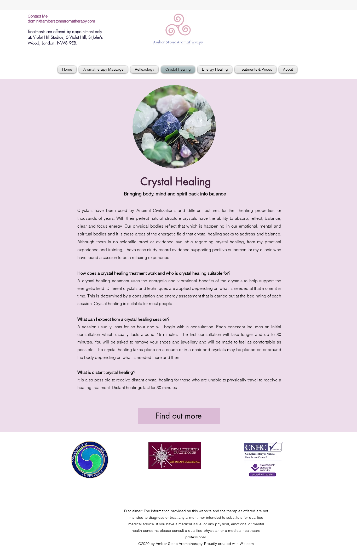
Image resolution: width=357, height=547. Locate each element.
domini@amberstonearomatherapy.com (61, 21)
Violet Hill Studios (48, 37)
